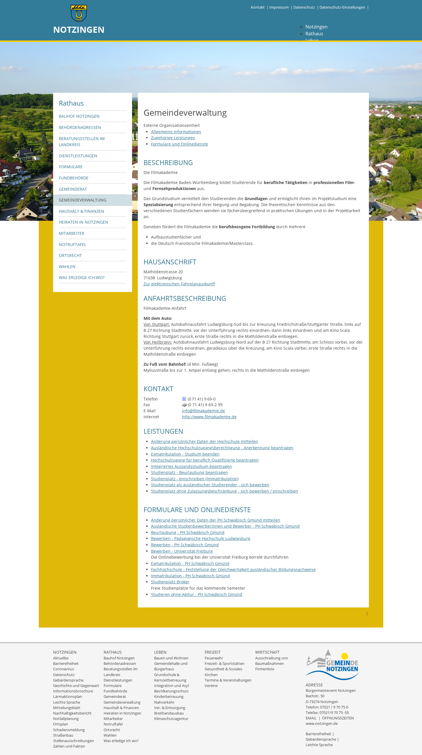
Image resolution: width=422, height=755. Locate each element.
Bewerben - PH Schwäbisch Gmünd (185, 544)
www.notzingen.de (322, 723)
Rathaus (314, 33)
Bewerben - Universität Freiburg (182, 551)
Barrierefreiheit (66, 663)
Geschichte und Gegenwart (76, 685)
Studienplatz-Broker (170, 581)
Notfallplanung (66, 718)
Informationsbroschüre (73, 691)
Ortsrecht (70, 255)
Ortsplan (60, 724)
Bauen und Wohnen (171, 658)
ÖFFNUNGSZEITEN (338, 718)
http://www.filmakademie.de (209, 416)
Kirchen (211, 674)
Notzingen (316, 27)
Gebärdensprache (68, 680)
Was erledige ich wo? (81, 277)
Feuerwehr (214, 658)
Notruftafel (72, 244)
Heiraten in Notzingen (83, 222)
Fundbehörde (73, 178)
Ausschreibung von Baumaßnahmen (271, 660)
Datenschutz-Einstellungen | (344, 7)
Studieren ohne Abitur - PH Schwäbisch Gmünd (196, 594)
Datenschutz (304, 7)
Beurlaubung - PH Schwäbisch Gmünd (187, 532)
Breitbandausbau (169, 713)
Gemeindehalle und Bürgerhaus (170, 666)
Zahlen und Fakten (69, 746)
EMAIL (311, 718)
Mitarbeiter (71, 233)
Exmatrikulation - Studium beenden (185, 454)
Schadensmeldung (69, 729)
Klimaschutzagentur (171, 718)
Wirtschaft (267, 652)
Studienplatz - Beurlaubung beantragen (189, 472)
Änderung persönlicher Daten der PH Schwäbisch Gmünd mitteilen (215, 520)
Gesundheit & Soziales (223, 668)
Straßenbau (63, 735)
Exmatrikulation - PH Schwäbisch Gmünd (190, 563)
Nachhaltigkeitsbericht (72, 713)
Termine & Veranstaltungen (228, 680)
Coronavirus (63, 668)
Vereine (211, 685)
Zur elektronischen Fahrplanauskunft (179, 283)
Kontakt (258, 7)
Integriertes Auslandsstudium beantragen (191, 466)
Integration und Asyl (171, 685)
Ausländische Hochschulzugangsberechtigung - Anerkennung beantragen (222, 447)
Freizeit (213, 652)
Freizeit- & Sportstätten (224, 663)
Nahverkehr (164, 702)
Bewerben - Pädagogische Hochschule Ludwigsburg (200, 538)
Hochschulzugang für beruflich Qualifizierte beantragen (205, 460)
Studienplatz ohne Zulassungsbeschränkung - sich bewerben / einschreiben (224, 491)
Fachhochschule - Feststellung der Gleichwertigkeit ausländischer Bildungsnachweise (233, 569)
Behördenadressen (80, 127)
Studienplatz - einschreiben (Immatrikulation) (195, 478)
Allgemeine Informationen (176, 131)
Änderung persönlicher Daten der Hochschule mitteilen (204, 441)
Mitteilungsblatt (66, 707)
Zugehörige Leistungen (173, 137)
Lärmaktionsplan (67, 696)
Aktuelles (61, 658)
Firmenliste (264, 668)
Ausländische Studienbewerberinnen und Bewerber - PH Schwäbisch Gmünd (225, 526)
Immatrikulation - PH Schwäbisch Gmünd (190, 575)
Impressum (279, 7)
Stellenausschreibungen (73, 740)
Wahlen (67, 266)
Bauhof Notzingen (79, 116)
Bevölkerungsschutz (171, 691)
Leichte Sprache (66, 702)
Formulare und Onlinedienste (179, 144)
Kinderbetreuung (168, 696)
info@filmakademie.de (203, 410)
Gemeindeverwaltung (82, 200)
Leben (160, 652)
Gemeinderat (73, 189)
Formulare (71, 166)
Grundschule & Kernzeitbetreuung (170, 677)
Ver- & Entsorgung (169, 707)
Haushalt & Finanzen (81, 211)
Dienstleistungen (78, 155)
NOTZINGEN (78, 29)
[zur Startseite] (79, 14)
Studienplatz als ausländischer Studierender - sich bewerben (210, 484)
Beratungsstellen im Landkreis (82, 142)
